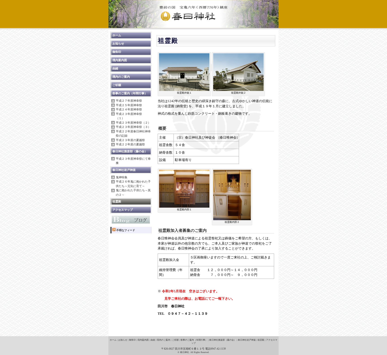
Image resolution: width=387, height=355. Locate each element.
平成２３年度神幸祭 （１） (130, 116)
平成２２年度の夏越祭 (130, 144)
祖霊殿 (116, 201)
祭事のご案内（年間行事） (129, 93)
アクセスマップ (122, 209)
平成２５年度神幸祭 (129, 105)
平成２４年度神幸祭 (129, 109)
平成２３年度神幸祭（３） (133, 127)
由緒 (115, 68)
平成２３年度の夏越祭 (130, 140)
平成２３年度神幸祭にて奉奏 (133, 161)
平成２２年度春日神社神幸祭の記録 (133, 134)
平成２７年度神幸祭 (129, 100)
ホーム (116, 35)
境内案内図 (119, 60)
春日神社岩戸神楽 (124, 170)
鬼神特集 (121, 177)
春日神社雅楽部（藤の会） (129, 151)
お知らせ (118, 43)
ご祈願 (116, 85)
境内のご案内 (121, 76)
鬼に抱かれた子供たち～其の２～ (133, 192)
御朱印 (116, 52)
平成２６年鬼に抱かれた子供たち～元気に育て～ (133, 184)
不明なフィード (125, 230)
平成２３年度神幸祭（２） (133, 122)
